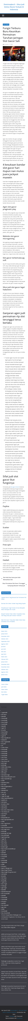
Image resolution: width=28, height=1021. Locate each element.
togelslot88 (4, 862)
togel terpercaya (5, 837)
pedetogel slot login (6, 833)
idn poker (3, 730)
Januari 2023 (4, 662)
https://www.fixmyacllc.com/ (8, 776)
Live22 (3, 858)
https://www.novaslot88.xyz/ (8, 849)
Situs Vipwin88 (4, 905)
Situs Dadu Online (21, 936)
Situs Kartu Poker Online (7, 810)
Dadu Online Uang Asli (9, 927)
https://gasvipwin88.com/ (7, 819)
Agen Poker (4, 771)
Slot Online (6, 24)
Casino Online (4, 684)
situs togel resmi (5, 829)
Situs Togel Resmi (5, 823)
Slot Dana (3, 784)
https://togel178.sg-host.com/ (8, 872)
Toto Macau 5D (5, 811)
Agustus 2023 (4, 644)
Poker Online (4, 689)
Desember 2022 (5, 664)
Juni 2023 (3, 649)
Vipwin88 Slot (4, 790)
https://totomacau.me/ (7, 827)
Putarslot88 (4, 897)
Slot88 (2, 780)
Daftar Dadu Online (6, 767)
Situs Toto (3, 841)
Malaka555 (4, 740)
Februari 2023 (4, 659)
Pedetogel (3, 886)
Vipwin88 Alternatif (6, 891)
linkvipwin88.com (5, 817)
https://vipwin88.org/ (6, 778)
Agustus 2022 (4, 672)
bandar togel (4, 847)
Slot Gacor (4, 714)
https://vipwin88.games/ (7, 798)
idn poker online (5, 804)
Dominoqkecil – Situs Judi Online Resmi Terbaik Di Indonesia (14, 7)
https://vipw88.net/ (6, 738)
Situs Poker (4, 843)
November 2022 (5, 667)
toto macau (4, 845)
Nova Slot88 (4, 722)
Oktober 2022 (4, 669)
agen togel (4, 887)
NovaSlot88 (4, 720)
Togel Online (4, 694)
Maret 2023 (4, 656)
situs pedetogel (5, 835)
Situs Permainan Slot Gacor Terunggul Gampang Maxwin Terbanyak (13, 585)
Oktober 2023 (4, 639)
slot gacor (3, 866)
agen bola (3, 907)
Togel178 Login (5, 796)
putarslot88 (4, 860)
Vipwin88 (3, 716)
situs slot (3, 792)
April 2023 (3, 654)
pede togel (4, 763)
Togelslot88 (4, 712)
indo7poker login (5, 775)
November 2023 (5, 636)
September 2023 (5, 641)
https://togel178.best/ (6, 870)
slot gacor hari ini (15, 487)
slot (2, 745)
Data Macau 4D (5, 761)
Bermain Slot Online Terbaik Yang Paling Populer (13, 603)
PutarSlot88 (4, 718)
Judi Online (4, 687)
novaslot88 (4, 825)
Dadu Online (4, 759)
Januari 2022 (4, 674)
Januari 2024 (4, 634)
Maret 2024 (4, 631)
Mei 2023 (3, 651)
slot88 (2, 821)
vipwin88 (3, 788)
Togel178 (3, 794)
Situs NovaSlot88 (5, 913)
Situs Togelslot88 (5, 741)
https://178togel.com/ (6, 868)
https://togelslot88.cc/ (6, 786)
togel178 (3, 728)
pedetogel (3, 765)
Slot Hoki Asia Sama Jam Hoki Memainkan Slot (11, 579)
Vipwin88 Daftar (5, 782)
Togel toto (4, 882)
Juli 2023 (3, 646)
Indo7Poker (4, 757)
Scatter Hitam (4, 747)
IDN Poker (4, 773)
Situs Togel (4, 884)
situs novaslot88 (5, 893)
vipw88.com (4, 800)
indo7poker (4, 802)
